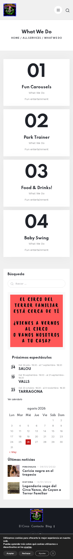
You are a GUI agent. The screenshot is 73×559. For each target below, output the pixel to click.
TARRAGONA (31, 392)
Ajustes (42, 553)
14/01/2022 (44, 482)
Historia (27, 482)
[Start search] (67, 10)
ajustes (27, 547)
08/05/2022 (48, 467)
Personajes (29, 467)
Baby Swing (36, 238)
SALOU (25, 369)
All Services (32, 38)
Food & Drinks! (36, 188)
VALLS (24, 382)
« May (12, 452)
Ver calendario (15, 399)
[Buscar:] (36, 283)
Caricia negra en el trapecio (37, 472)
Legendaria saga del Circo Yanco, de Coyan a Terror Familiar (41, 490)
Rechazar (26, 553)
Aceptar (10, 553)
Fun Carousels (36, 87)
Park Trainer (37, 137)
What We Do (36, 92)
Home (15, 38)
